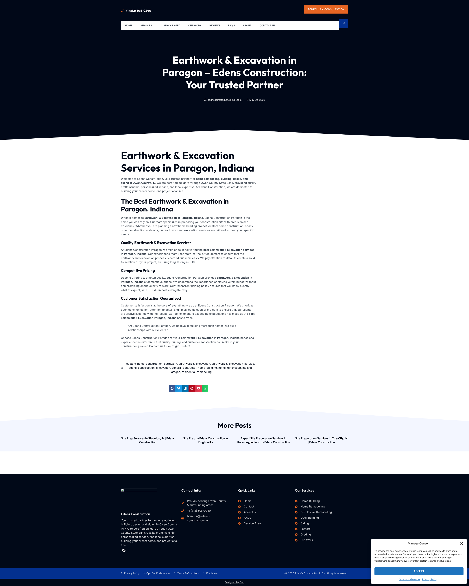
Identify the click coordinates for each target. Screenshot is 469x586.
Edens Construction (135, 514)
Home (128, 25)
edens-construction (142, 367)
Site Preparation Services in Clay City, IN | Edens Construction (321, 440)
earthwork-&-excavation (194, 363)
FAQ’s (231, 25)
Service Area (171, 25)
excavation (163, 367)
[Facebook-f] (344, 24)
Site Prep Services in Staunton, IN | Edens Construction (147, 440)
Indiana (247, 367)
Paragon (174, 372)
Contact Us (267, 25)
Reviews (214, 25)
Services (146, 25)
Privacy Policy (429, 579)
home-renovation (229, 367)
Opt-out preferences (409, 579)
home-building (207, 367)
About (247, 25)
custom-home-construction (144, 363)
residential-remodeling (197, 372)
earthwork (170, 363)
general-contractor (184, 367)
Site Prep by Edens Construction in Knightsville (205, 440)
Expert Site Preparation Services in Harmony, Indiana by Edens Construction (263, 440)
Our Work (194, 25)
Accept (419, 571)
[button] (462, 543)
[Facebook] (124, 550)
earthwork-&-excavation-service (233, 363)
